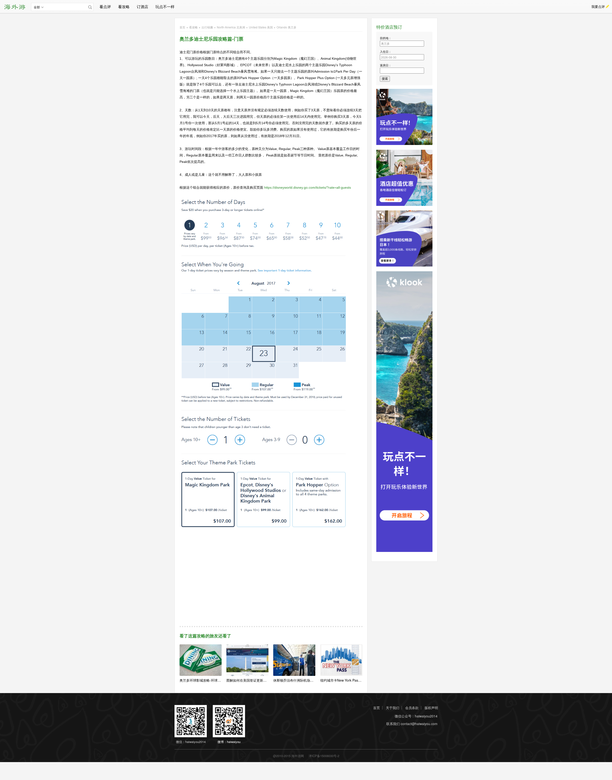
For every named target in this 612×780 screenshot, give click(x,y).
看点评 (105, 6)
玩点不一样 (165, 6)
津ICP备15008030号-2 (324, 755)
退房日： (385, 65)
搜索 (385, 78)
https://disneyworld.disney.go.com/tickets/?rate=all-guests (307, 187)
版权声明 (431, 708)
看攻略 (124, 6)
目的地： (385, 38)
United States (261, 27)
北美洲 (231, 27)
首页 (182, 27)
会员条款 (412, 708)
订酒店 (142, 6)
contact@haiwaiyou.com (419, 724)
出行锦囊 (207, 27)
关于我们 (392, 708)
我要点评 (598, 6)
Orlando (286, 27)
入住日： (385, 51)
